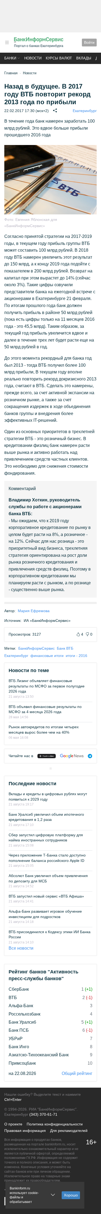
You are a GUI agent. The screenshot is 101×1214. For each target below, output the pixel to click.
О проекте (13, 1124)
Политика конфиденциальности (55, 1124)
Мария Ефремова (34, 611)
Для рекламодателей (69, 1130)
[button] (7, 42)
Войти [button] (89, 42)
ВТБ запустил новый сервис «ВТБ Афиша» (46, 896)
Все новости (21, 948)
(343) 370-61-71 (43, 1114)
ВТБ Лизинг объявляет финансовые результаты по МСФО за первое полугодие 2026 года (47, 686)
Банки (10, 58)
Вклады (83, 58)
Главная (11, 73)
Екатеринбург (85, 111)
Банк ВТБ (65, 648)
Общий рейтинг (77, 1073)
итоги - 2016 (76, 655)
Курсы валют (59, 58)
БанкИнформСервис (36, 648)
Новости (32, 58)
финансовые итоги (47, 655)
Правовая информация (25, 1130)
